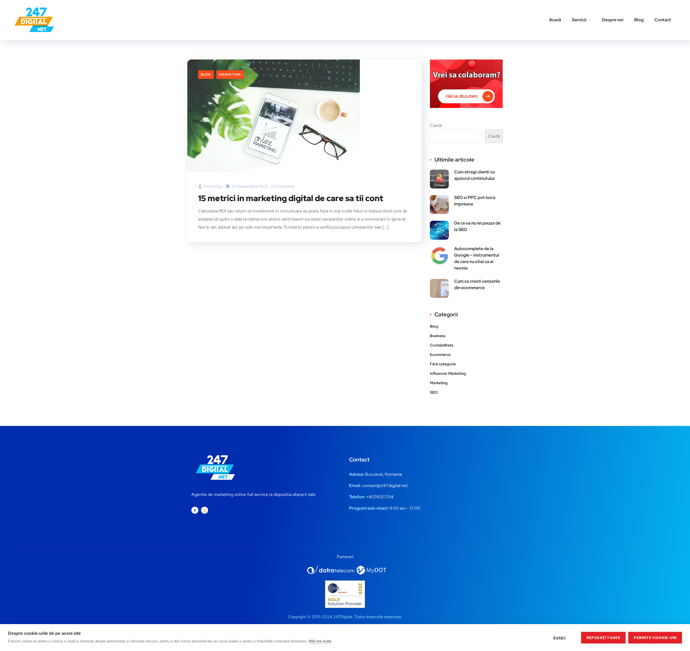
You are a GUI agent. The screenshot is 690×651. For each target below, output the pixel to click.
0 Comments (283, 186)
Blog (639, 20)
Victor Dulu (213, 186)
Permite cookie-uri (655, 637)
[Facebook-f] (194, 510)
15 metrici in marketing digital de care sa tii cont (290, 198)
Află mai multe (320, 641)
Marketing (230, 74)
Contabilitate (441, 345)
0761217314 (382, 497)
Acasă (555, 20)
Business (438, 335)
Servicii (579, 20)
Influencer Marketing (448, 373)
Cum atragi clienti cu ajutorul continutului (474, 175)
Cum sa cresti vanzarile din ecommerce (477, 284)
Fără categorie (443, 364)
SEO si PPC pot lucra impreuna (474, 201)
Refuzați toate (603, 637)
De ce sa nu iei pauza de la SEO (477, 226)
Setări (559, 637)
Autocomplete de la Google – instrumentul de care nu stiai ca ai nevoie (476, 258)
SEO (433, 392)
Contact (662, 20)
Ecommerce (440, 354)
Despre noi (612, 20)
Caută (435, 125)
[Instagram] (204, 510)
